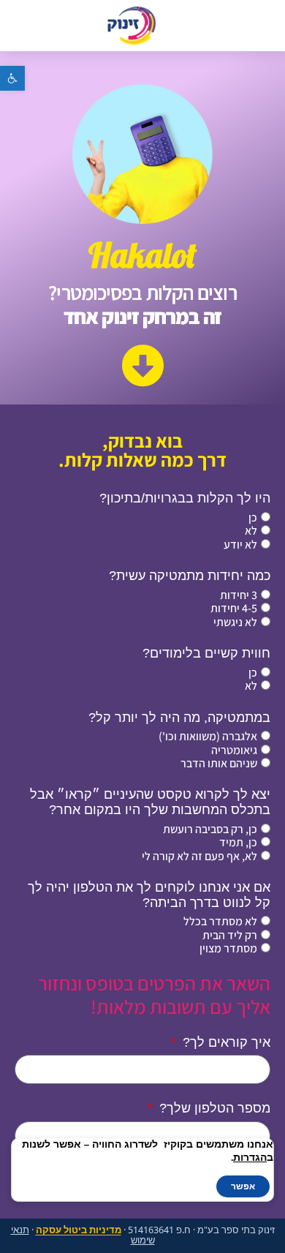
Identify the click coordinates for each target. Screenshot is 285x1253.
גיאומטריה (234, 750)
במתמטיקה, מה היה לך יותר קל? (179, 717)
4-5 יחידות (233, 608)
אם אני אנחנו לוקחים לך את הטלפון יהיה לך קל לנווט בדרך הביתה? (149, 895)
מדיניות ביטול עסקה (78, 1230)
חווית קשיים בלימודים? (206, 653)
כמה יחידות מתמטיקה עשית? (189, 575)
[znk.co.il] (131, 26)
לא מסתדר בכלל (220, 921)
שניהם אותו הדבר (218, 763)
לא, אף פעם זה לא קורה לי (199, 856)
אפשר (243, 1186)
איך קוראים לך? (224, 1042)
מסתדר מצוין (228, 948)
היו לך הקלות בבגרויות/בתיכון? (184, 498)
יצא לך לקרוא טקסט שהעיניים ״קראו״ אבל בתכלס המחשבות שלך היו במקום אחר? (150, 802)
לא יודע (240, 544)
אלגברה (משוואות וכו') (208, 736)
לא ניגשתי (235, 622)
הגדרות (250, 1157)
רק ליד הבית (229, 935)
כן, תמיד (238, 842)
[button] (12, 78)
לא (251, 530)
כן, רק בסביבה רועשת (210, 829)
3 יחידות (238, 595)
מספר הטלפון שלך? (213, 1108)
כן (252, 517)
